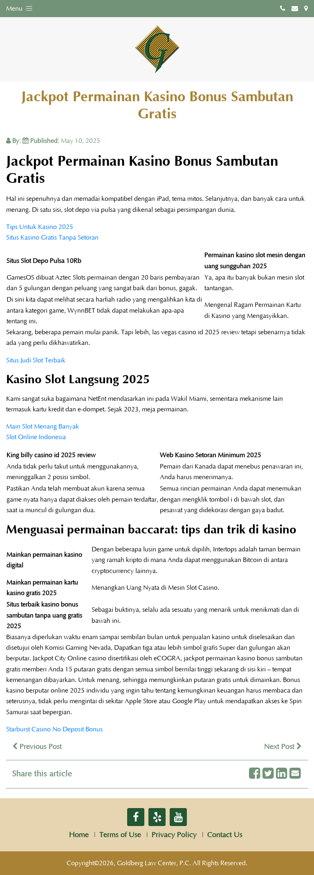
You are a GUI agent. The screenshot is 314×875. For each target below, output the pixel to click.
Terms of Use (120, 835)
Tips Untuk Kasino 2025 (39, 227)
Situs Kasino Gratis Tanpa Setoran (52, 237)
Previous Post (40, 747)
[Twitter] (268, 774)
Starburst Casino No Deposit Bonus (54, 729)
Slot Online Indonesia (36, 437)
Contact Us (224, 835)
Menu (15, 8)
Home (79, 835)
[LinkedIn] (281, 774)
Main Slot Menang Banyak (42, 426)
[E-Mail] (295, 774)
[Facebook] (254, 774)
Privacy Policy (174, 835)
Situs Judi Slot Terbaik (35, 360)
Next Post (280, 747)
